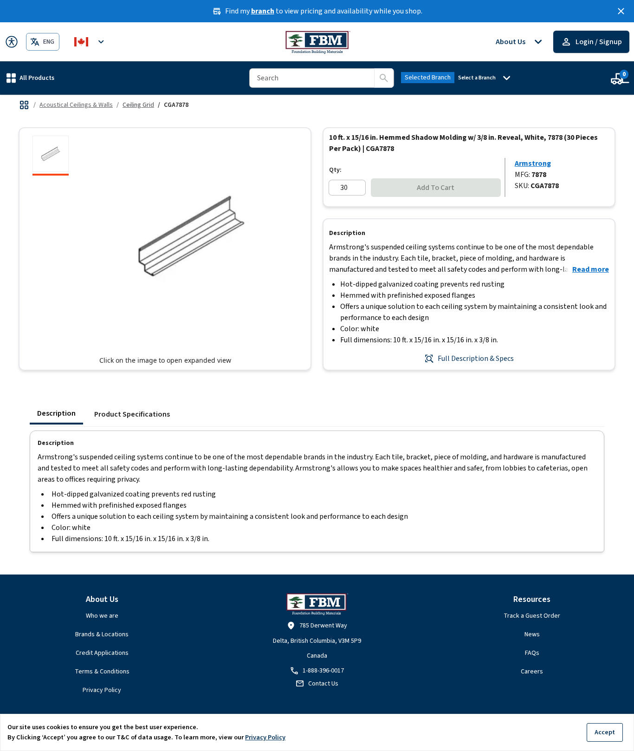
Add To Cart (435, 188)
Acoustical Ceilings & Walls (76, 105)
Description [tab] (56, 413)
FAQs (532, 653)
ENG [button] (48, 41)
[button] (30, 78)
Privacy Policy (102, 690)
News (532, 634)
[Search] (384, 78)
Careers (532, 671)
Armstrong (533, 163)
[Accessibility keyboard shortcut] (12, 42)
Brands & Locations (102, 634)
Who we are (102, 615)
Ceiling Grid (138, 105)
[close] (621, 11)
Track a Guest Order (532, 615)
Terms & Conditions (102, 671)
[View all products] (24, 105)
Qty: (335, 170)
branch (262, 11)
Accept (605, 732)
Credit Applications (102, 653)
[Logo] (317, 42)
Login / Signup (599, 42)
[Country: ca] (90, 42)
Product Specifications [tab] (132, 414)
